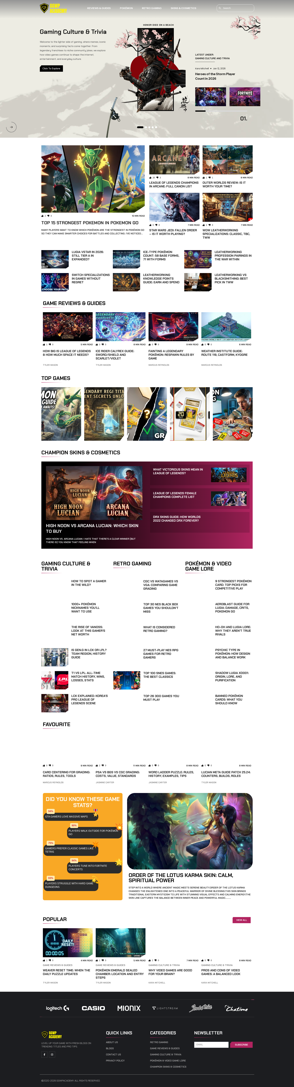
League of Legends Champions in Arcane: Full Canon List (174, 184)
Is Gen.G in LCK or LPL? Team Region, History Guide (89, 653)
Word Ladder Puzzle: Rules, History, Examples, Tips (171, 774)
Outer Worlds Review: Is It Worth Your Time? (224, 184)
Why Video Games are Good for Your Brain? (170, 972)
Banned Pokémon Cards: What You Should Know (229, 699)
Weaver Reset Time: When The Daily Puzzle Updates (66, 972)
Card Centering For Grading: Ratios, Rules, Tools (66, 774)
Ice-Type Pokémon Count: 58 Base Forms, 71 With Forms (161, 255)
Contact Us (113, 1054)
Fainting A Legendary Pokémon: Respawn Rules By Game (171, 354)
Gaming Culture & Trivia (164, 965)
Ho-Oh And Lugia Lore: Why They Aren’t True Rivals (233, 630)
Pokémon (126, 8)
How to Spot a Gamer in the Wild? (88, 583)
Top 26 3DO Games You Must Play (161, 698)
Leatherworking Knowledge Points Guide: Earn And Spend (161, 278)
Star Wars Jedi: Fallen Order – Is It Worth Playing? (173, 232)
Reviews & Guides (99, 8)
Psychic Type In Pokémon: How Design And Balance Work (232, 653)
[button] (11, 127)
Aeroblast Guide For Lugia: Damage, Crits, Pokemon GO (232, 607)
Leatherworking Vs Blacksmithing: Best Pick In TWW (231, 278)
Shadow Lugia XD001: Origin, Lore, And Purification (232, 676)
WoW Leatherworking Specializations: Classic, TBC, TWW (226, 234)
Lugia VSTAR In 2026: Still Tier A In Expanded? (88, 255)
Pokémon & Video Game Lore (168, 1060)
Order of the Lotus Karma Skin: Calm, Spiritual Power (181, 878)
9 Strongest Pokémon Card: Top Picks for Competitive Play (233, 584)
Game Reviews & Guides (57, 965)
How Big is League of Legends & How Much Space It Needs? (67, 353)
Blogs (110, 1048)
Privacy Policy (115, 1060)
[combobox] (235, 8)
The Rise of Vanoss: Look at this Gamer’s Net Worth (88, 630)
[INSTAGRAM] (52, 1055)
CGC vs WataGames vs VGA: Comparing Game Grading (160, 585)
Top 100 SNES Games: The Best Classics (159, 675)
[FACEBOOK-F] (44, 1055)
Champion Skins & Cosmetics (168, 1066)
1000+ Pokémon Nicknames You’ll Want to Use (85, 607)
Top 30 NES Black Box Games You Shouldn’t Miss (160, 608)
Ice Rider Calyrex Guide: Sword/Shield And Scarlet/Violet (115, 354)
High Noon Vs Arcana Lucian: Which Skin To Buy (92, 528)
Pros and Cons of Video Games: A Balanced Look (220, 972)
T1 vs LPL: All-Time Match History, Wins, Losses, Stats (88, 676)
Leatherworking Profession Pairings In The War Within (233, 255)
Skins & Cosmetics (183, 8)
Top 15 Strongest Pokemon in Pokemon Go (89, 223)
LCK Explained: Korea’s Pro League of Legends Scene (89, 699)
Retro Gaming (152, 8)
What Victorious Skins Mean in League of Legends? (178, 471)
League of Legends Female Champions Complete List (174, 495)
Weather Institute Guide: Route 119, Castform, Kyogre (224, 353)
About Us (112, 1042)
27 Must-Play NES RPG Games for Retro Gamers (160, 653)
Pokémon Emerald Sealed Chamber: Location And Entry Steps (120, 974)
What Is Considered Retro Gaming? (159, 629)
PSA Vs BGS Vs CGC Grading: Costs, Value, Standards (118, 774)
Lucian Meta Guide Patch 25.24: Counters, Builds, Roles (226, 774)
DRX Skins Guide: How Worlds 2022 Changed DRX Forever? (177, 519)
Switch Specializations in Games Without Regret (91, 278)
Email (197, 1040)
